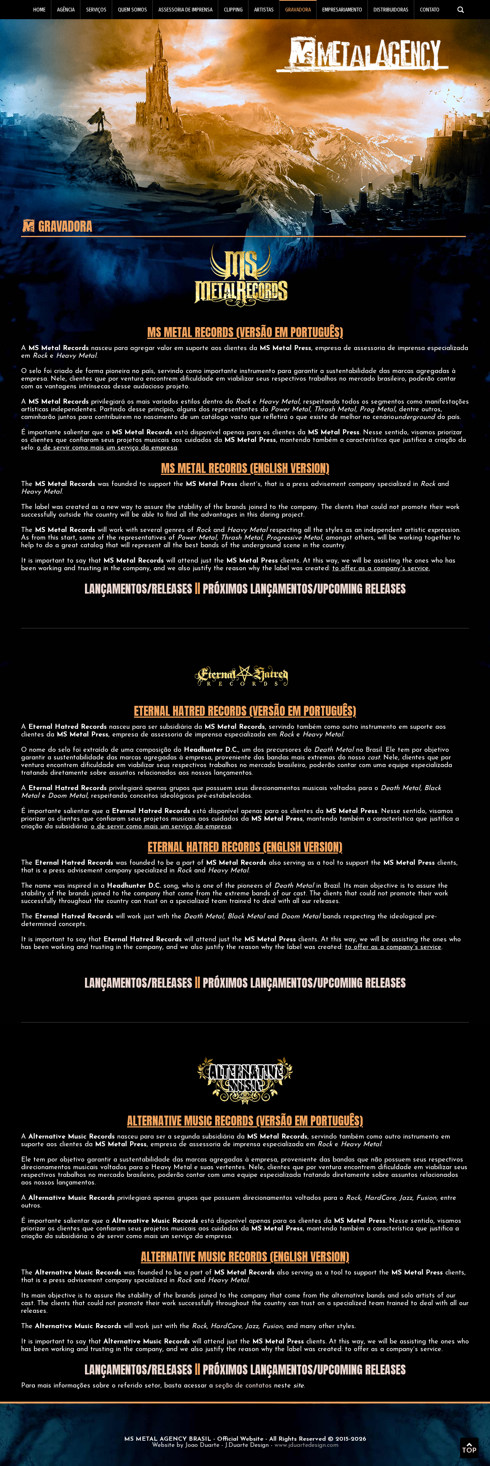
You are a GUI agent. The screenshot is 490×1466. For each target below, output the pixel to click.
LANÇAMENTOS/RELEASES (138, 588)
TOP (469, 1451)
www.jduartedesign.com (306, 1445)
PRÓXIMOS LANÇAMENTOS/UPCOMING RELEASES (304, 588)
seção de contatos (243, 1386)
